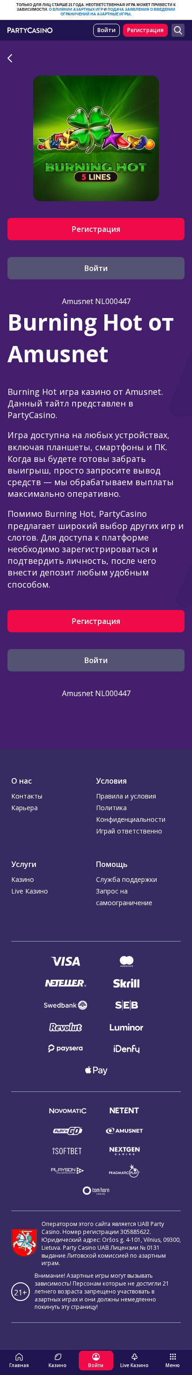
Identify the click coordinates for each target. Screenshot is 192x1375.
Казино (22, 879)
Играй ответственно (129, 830)
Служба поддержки (126, 879)
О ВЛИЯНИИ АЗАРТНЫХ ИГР (76, 9)
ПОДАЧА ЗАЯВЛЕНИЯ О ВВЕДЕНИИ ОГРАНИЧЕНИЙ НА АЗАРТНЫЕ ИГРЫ (118, 11)
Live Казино (29, 891)
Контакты (26, 796)
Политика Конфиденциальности (130, 813)
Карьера (24, 807)
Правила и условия (126, 796)
